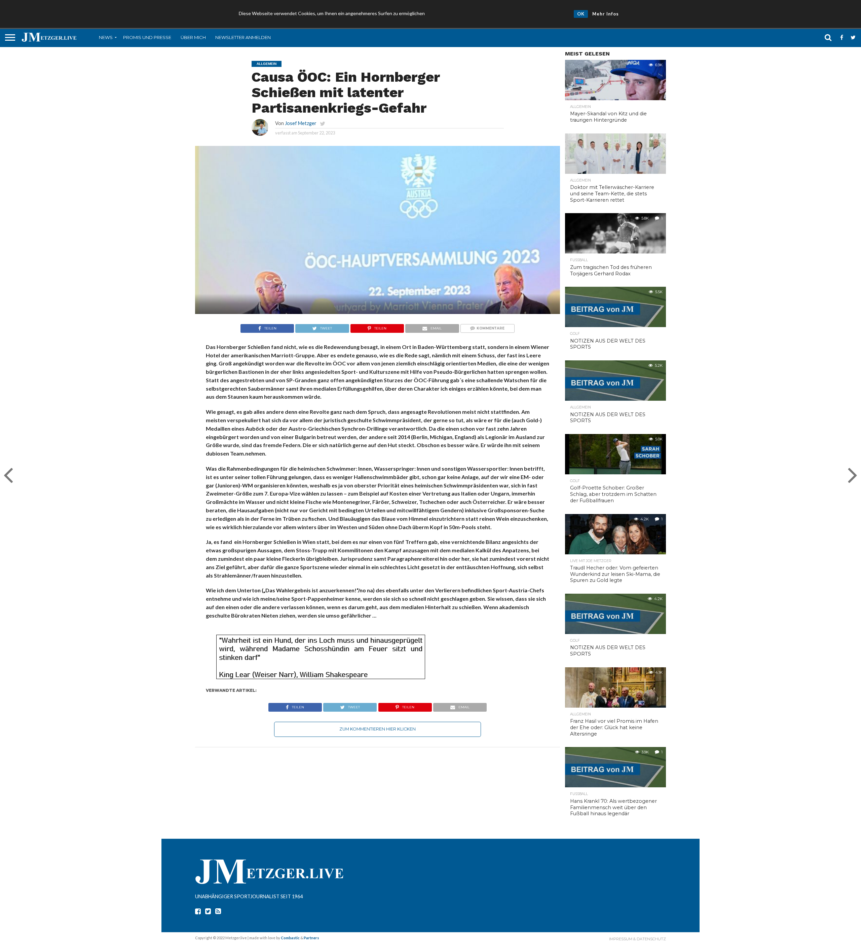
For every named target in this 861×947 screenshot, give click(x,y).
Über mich (193, 37)
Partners (311, 938)
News (106, 37)
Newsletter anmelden (243, 37)
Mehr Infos (605, 13)
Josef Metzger (300, 123)
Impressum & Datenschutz (637, 939)
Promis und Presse (147, 37)
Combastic (290, 938)
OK (581, 13)
